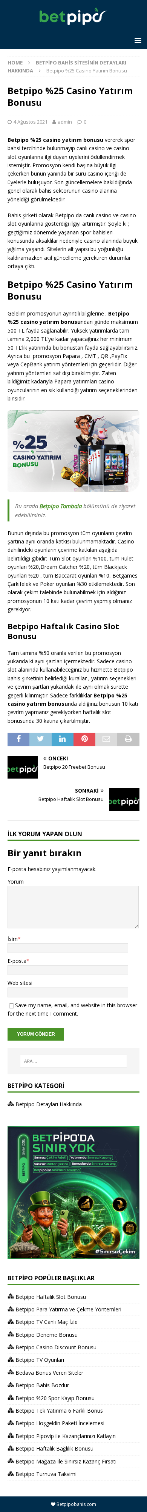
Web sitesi (20, 982)
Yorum (16, 881)
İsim (13, 938)
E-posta (17, 960)
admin (65, 121)
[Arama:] (73, 1061)
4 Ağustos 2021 (30, 121)
